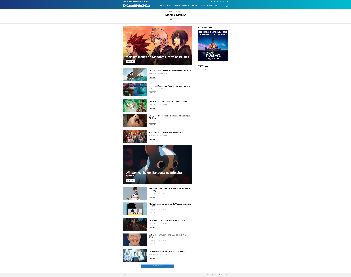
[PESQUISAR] (227, 6)
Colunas (177, 5)
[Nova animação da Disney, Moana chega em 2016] (135, 74)
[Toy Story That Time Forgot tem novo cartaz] (135, 136)
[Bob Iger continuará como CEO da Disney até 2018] (135, 239)
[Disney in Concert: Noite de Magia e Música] (135, 255)
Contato (129, 1)
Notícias (195, 5)
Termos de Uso (223, 274)
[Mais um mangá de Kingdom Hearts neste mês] (157, 45)
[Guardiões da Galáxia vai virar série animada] (135, 224)
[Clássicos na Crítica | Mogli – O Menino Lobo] (135, 105)
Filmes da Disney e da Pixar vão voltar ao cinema (169, 86)
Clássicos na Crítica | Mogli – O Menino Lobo (168, 101)
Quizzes (202, 5)
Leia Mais (152, 77)
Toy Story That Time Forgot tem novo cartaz (167, 132)
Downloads (186, 5)
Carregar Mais (157, 266)
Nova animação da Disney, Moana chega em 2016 (170, 70)
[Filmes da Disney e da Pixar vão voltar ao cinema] (135, 89)
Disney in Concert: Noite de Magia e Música (167, 252)
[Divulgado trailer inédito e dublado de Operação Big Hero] (135, 120)
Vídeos (209, 5)
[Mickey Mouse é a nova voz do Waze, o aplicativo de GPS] (135, 208)
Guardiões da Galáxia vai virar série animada (167, 221)
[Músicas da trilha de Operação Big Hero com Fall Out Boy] (135, 193)
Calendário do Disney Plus (141, 1)
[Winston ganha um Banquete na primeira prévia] (157, 164)
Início (124, 1)
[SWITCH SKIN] (227, 1)
